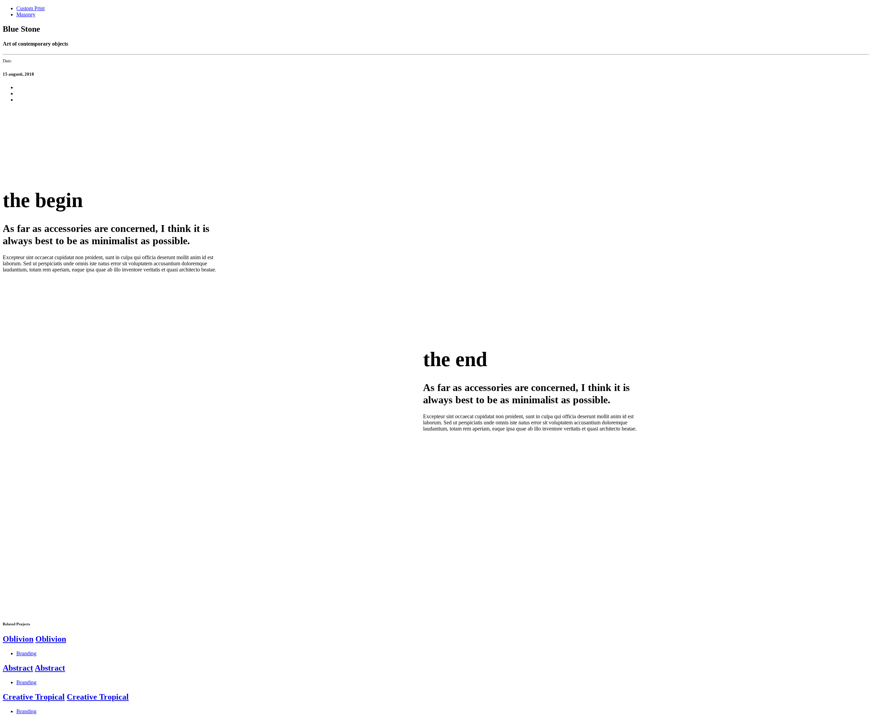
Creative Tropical (34, 696)
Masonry (25, 14)
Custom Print (30, 8)
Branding (26, 653)
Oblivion (18, 639)
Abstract (18, 667)
